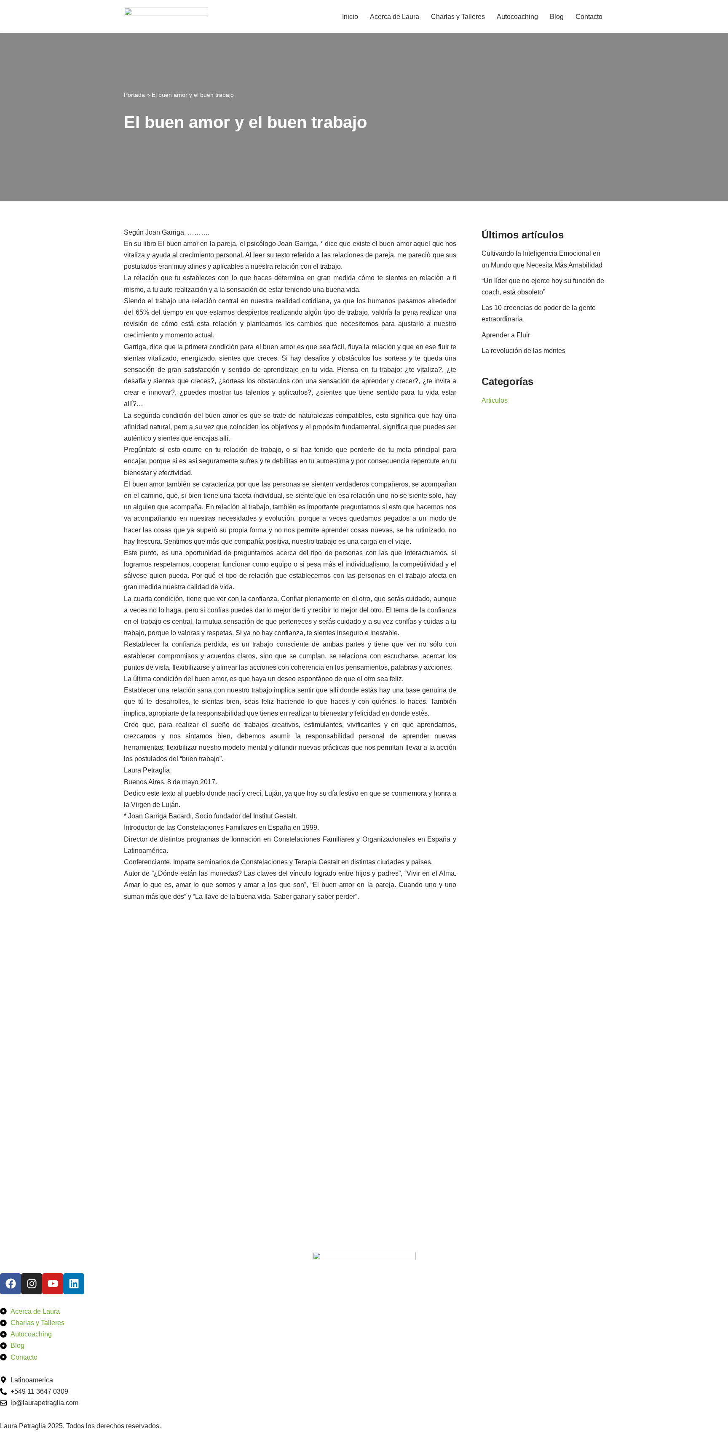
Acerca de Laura (394, 16)
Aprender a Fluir (506, 335)
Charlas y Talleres (458, 16)
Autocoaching (517, 16)
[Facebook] (10, 1283)
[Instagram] (31, 1283)
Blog (557, 16)
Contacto (588, 16)
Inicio (350, 16)
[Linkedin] (73, 1283)
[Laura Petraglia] (166, 16)
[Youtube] (52, 1283)
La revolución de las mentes (523, 350)
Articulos (495, 400)
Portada (134, 94)
